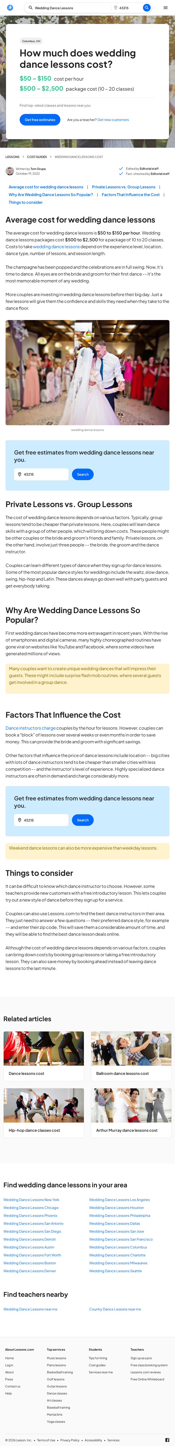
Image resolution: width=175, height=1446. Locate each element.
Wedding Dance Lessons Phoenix (30, 1215)
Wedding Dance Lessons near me (30, 1309)
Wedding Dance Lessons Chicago (30, 1207)
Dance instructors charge (31, 727)
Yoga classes (56, 1421)
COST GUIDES (37, 157)
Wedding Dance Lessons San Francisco (121, 1239)
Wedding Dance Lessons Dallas (114, 1223)
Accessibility (93, 1440)
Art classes (54, 1400)
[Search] (147, 8)
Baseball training (58, 1407)
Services (113, 1440)
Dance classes (57, 1393)
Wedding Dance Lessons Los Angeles (119, 1199)
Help (8, 1393)
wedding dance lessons (56, 246)
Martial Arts (54, 1414)
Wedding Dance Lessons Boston (29, 1263)
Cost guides (97, 1365)
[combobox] (69, 8)
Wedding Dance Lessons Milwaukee (118, 1263)
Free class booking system (149, 1365)
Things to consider (26, 202)
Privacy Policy (70, 1440)
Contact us (12, 1386)
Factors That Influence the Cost (131, 194)
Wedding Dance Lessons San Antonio (33, 1223)
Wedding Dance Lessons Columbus (118, 1247)
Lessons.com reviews (146, 1372)
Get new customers (113, 119)
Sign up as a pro (141, 1358)
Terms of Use (46, 1440)
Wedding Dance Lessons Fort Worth (32, 1255)
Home (9, 1358)
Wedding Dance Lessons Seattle (115, 1271)
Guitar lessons (57, 1386)
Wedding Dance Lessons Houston (116, 1207)
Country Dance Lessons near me (115, 1309)
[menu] (10, 7)
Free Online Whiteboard (147, 1379)
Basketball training (60, 1372)
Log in (9, 1365)
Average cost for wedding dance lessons (46, 186)
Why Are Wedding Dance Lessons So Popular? (51, 194)
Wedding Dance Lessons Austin (28, 1247)
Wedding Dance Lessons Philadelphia (119, 1215)
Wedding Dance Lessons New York (31, 1199)
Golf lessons (55, 1379)
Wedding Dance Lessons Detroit (29, 1239)
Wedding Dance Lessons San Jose (116, 1231)
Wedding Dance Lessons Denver (29, 1271)
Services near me (101, 1372)
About (9, 1372)
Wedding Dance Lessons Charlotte (117, 1255)
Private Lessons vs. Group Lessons (123, 186)
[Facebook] (167, 1440)
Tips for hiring (98, 1358)
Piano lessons (56, 1365)
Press (9, 1379)
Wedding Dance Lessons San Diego (32, 1231)
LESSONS (12, 157)
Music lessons (56, 1358)
